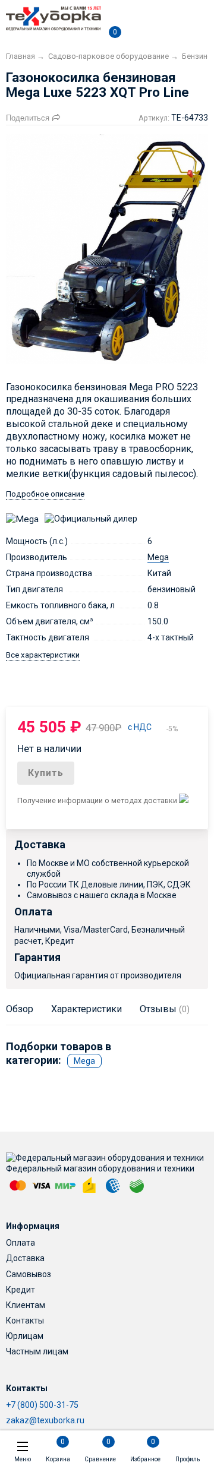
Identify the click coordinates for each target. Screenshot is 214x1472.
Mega (158, 557)
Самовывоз (28, 1274)
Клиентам (25, 1305)
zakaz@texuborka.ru (45, 1420)
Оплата (20, 1242)
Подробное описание (45, 493)
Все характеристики (43, 654)
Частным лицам (37, 1351)
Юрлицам (24, 1336)
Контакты (25, 1320)
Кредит (20, 1289)
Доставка (25, 1258)
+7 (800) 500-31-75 (42, 1405)
